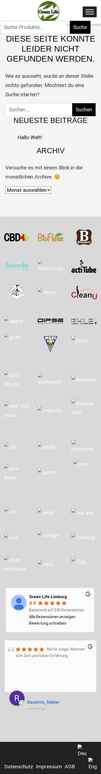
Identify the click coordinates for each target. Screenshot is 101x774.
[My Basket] (6, 13)
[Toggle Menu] (89, 11)
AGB (70, 766)
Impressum (49, 766)
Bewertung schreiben (47, 623)
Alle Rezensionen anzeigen (52, 617)
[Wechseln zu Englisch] (92, 764)
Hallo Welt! (30, 137)
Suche (80, 27)
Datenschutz (18, 766)
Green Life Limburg (48, 596)
